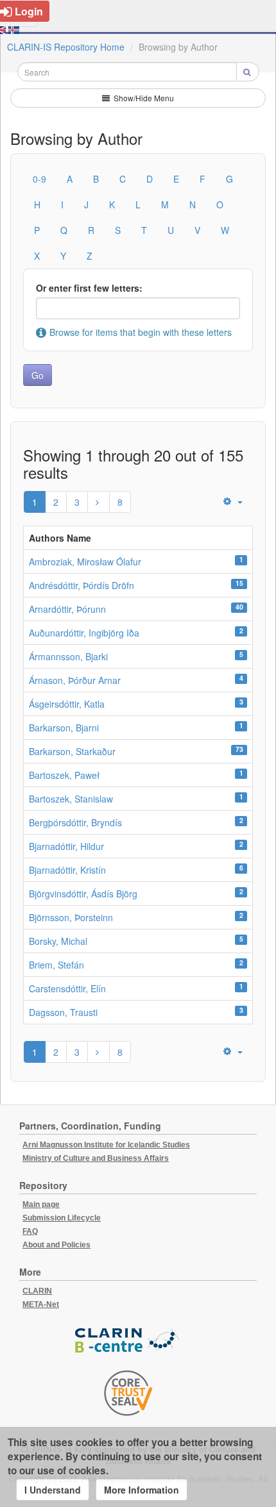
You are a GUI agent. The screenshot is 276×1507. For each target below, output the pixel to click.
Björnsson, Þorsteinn (71, 917)
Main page (41, 1204)
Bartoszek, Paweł (64, 775)
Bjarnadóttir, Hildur (66, 846)
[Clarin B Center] (128, 1341)
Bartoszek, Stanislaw (71, 798)
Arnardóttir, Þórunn (67, 609)
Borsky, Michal (58, 941)
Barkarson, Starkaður (72, 751)
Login (29, 11)
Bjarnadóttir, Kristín (67, 869)
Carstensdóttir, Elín (67, 988)
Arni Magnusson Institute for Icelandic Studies (106, 1144)
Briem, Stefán (56, 964)
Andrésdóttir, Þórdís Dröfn (81, 585)
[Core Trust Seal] (128, 1393)
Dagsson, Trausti (63, 1012)
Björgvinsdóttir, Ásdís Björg (83, 893)
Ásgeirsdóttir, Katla (67, 703)
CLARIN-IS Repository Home (66, 46)
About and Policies (56, 1244)
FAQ (30, 1231)
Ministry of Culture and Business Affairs (95, 1158)
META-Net (40, 1304)
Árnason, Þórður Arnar (75, 680)
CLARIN (37, 1290)
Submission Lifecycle (61, 1217)
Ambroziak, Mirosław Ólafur (85, 561)
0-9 (39, 178)
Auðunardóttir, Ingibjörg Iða (84, 632)
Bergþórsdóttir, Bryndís (75, 822)
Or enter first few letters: (89, 287)
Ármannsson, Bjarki (68, 656)
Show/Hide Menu (143, 97)
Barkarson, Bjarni (64, 727)
